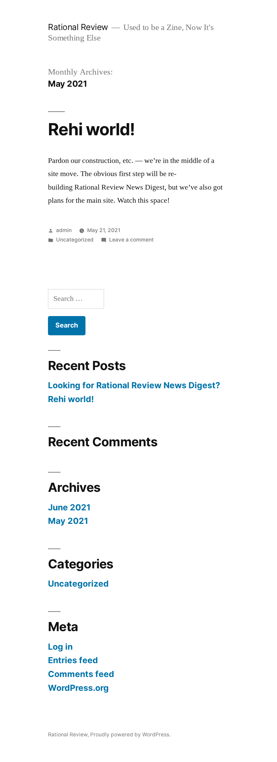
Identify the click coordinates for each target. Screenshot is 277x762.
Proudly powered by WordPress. (130, 734)
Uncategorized (75, 239)
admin (64, 230)
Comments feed (81, 674)
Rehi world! (91, 129)
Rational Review (78, 27)
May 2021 (68, 521)
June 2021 (69, 507)
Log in (60, 647)
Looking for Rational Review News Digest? (134, 385)
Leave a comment (131, 239)
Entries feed (73, 660)
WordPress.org (78, 688)
